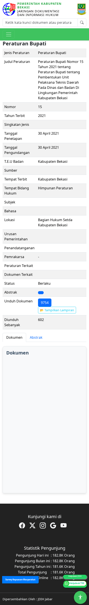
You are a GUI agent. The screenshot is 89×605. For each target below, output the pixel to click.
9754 (45, 302)
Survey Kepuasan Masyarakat (20, 579)
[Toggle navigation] (9, 34)
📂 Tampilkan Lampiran (57, 310)
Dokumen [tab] (14, 337)
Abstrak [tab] (36, 337)
